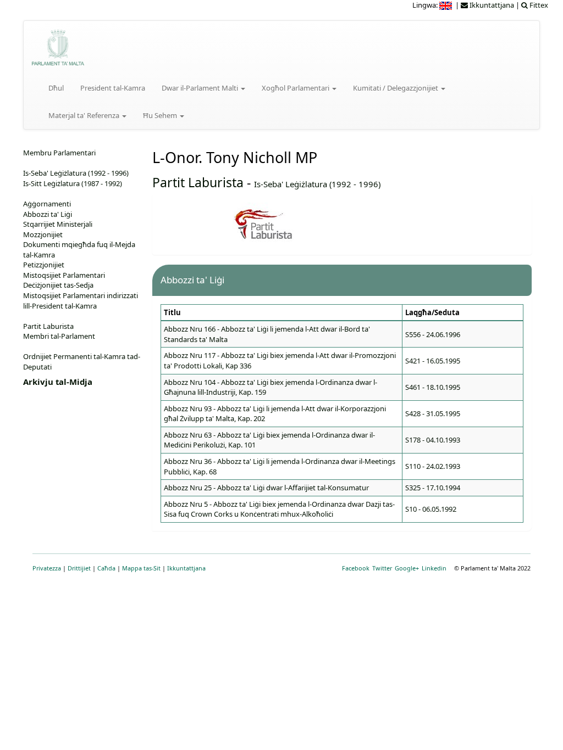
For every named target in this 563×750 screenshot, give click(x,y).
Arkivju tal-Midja (57, 381)
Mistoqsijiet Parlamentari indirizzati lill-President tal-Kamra (80, 300)
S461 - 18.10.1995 (432, 387)
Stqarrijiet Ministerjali (57, 224)
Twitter (382, 568)
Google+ (407, 568)
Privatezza (46, 568)
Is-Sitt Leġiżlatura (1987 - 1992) (72, 183)
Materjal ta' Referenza (84, 115)
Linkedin (434, 568)
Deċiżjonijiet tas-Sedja (58, 285)
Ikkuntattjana (186, 568)
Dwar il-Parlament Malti (201, 88)
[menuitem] (446, 5)
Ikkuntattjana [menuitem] (491, 5)
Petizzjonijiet (43, 265)
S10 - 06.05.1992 (430, 509)
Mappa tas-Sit (141, 568)
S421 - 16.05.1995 (432, 361)
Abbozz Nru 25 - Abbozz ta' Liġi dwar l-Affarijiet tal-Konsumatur (266, 487)
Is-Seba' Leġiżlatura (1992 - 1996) (317, 183)
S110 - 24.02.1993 (432, 466)
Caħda (106, 568)
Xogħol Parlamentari (296, 88)
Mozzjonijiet (43, 234)
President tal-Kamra (112, 88)
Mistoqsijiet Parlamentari (64, 275)
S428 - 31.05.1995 (432, 413)
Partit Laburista (198, 182)
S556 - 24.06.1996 (432, 334)
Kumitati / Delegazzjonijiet (396, 88)
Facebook (355, 568)
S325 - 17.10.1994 (432, 487)
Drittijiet (79, 568)
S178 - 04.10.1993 (432, 440)
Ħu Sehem (161, 115)
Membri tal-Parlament (59, 336)
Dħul (56, 88)
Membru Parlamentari (59, 153)
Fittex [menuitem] (538, 5)
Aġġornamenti (47, 204)
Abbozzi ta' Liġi (47, 214)
